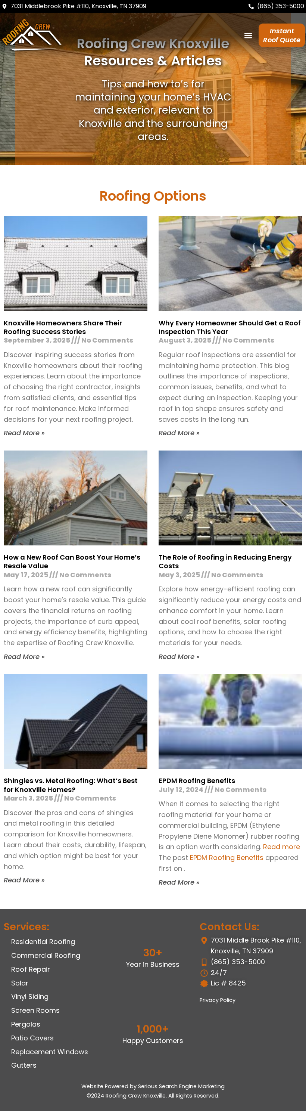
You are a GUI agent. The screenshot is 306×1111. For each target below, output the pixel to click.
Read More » (24, 432)
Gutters (24, 1065)
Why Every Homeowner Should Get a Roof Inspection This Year (230, 327)
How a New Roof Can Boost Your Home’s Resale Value (72, 561)
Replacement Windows (49, 1051)
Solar (19, 983)
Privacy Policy (217, 1000)
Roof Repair (30, 969)
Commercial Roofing (45, 955)
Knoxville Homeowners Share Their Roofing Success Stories (63, 327)
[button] (248, 35)
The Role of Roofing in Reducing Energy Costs (225, 561)
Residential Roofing (43, 941)
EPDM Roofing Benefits (197, 780)
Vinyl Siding (30, 996)
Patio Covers (32, 1038)
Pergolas (25, 1024)
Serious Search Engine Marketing (181, 1086)
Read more (281, 846)
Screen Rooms (35, 1010)
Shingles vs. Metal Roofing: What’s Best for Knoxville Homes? (71, 785)
